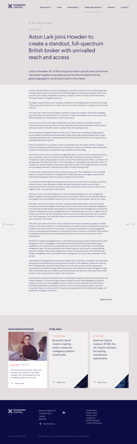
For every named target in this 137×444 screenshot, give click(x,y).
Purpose (111, 7)
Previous (10, 224)
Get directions (49, 424)
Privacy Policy (91, 413)
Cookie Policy (91, 410)
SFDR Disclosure (92, 420)
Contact (125, 7)
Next (128, 224)
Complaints (90, 418)
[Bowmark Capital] (17, 6)
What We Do (45, 7)
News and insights (93, 7)
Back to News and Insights (42, 23)
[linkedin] (64, 412)
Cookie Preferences (94, 423)
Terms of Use (91, 415)
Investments (73, 7)
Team (59, 7)
